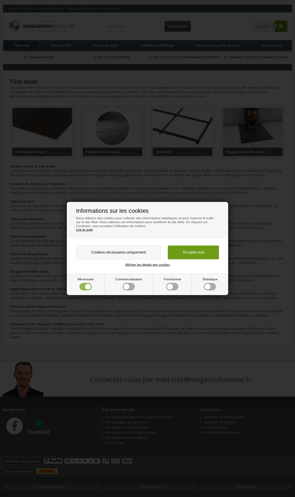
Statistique (210, 279)
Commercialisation (128, 279)
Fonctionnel (172, 279)
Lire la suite (84, 229)
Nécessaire (85, 279)
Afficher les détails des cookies (147, 264)
